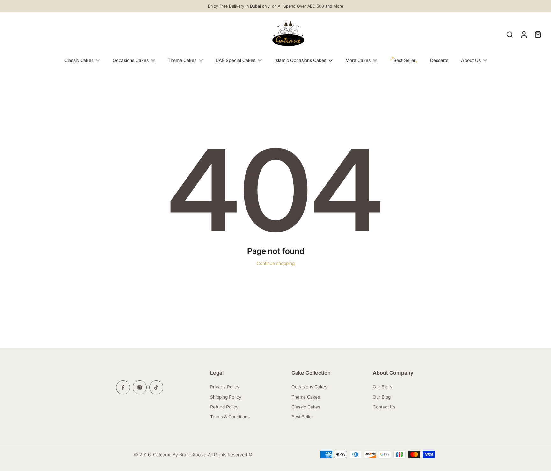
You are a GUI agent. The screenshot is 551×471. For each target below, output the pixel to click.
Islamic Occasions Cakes (300, 60)
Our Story (383, 386)
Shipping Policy (225, 397)
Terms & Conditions (230, 416)
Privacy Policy (224, 386)
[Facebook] (123, 387)
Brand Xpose (192, 454)
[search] (510, 34)
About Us (471, 60)
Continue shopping (276, 263)
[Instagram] (140, 387)
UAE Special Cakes (235, 60)
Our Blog (382, 397)
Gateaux (161, 454)
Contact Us (385, 406)
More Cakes (358, 60)
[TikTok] (156, 387)
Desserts (439, 60)
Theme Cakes (182, 60)
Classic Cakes (78, 60)
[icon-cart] (538, 34)
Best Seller (302, 416)
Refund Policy (224, 406)
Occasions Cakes (131, 60)
